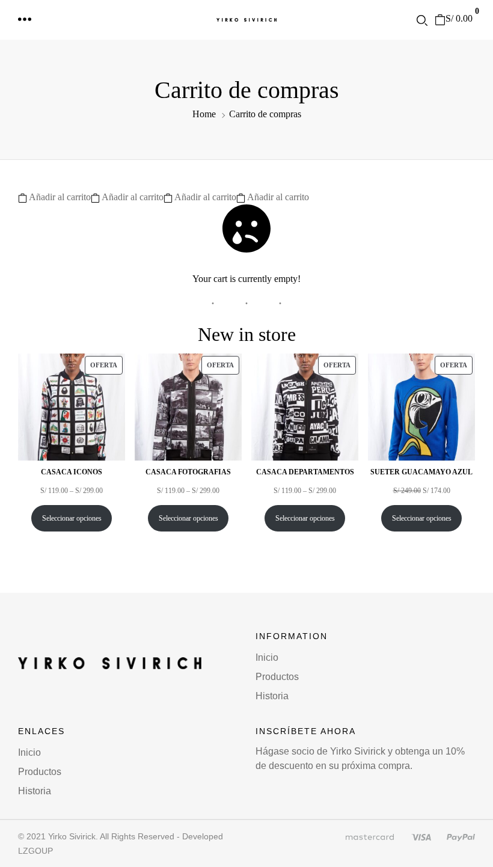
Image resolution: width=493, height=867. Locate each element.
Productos (277, 677)
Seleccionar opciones (72, 518)
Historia (272, 696)
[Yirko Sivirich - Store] (246, 20)
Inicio (267, 657)
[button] (25, 20)
